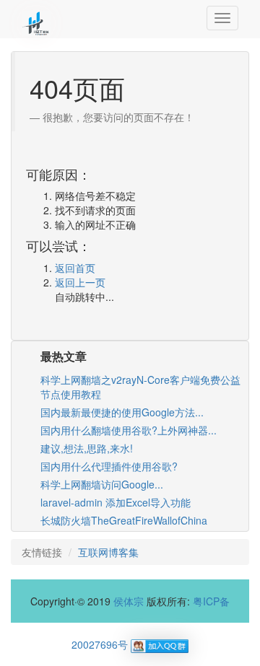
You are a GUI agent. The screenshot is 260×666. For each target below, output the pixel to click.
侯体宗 (128, 601)
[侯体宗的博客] (36, 18)
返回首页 (75, 267)
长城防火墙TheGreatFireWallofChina (123, 520)
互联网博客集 (108, 552)
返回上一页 (80, 282)
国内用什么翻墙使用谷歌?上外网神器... (128, 430)
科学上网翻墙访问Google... (101, 484)
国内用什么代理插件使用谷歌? (109, 466)
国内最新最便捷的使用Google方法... (122, 412)
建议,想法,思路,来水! (86, 448)
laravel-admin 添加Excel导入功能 (115, 502)
